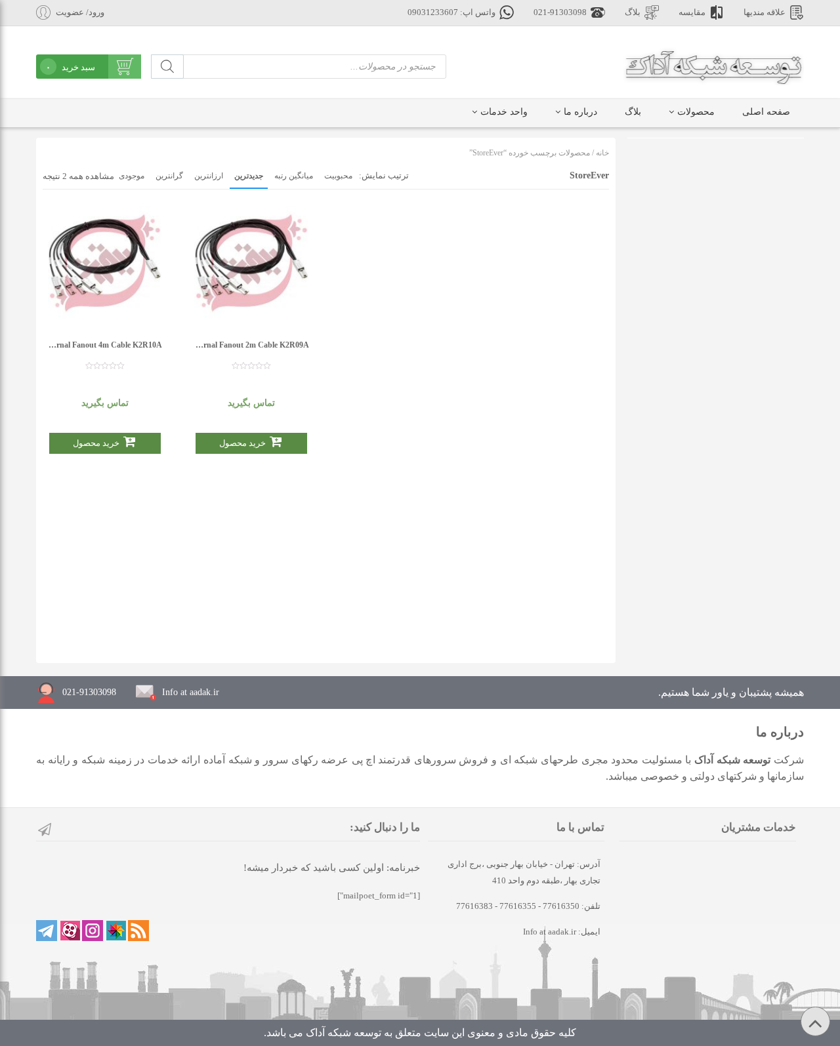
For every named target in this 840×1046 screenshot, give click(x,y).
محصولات (696, 112)
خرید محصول (96, 443)
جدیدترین (248, 175)
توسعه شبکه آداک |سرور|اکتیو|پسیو (713, 65)
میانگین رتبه (293, 175)
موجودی (131, 175)
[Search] (167, 66)
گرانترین (169, 175)
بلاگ (632, 12)
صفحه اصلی (766, 112)
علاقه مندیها (765, 12)
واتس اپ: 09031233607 (451, 12)
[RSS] (138, 930)
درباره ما (580, 112)
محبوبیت (338, 175)
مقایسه (692, 12)
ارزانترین (208, 175)
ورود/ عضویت (80, 12)
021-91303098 (560, 12)
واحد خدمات (504, 112)
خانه (602, 152)
